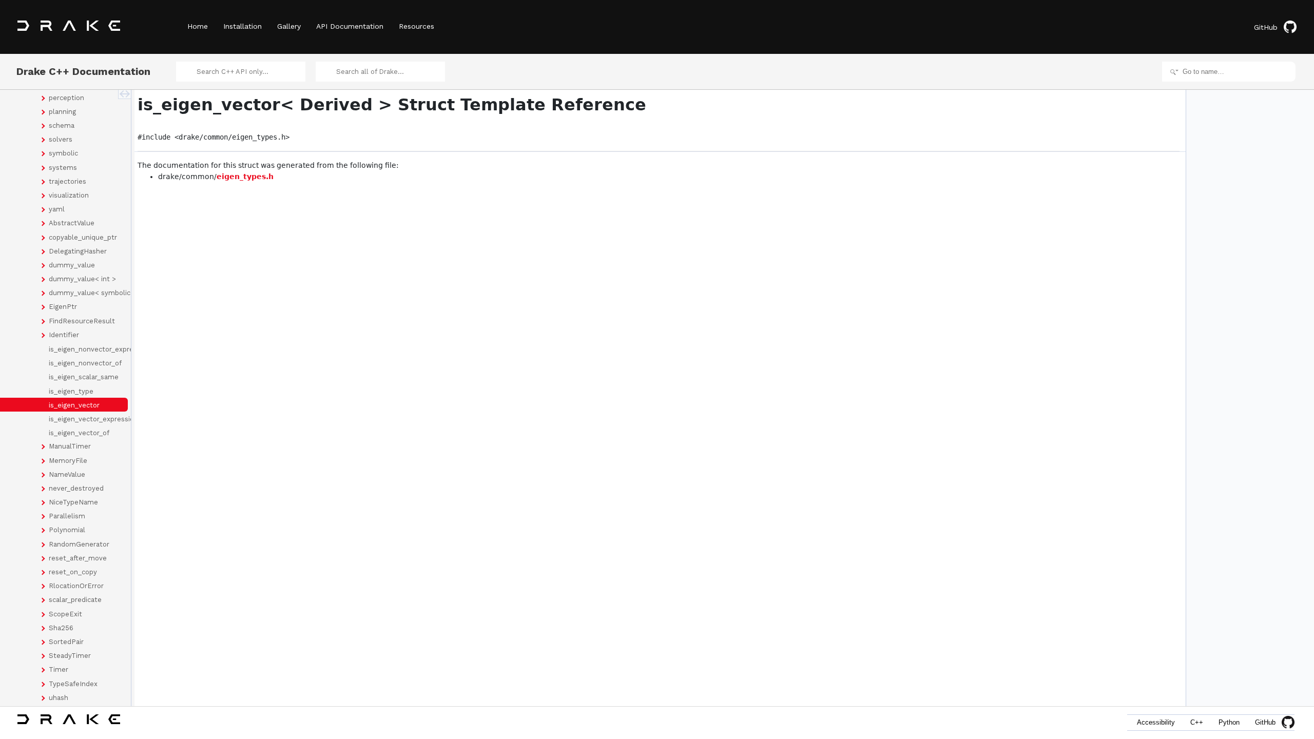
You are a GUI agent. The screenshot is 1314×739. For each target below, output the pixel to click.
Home (197, 26)
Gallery (289, 26)
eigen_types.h (245, 176)
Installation (242, 26)
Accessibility (1156, 722)
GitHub (1266, 27)
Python (1229, 722)
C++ (1196, 722)
